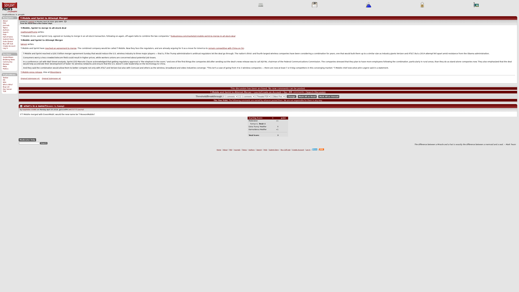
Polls (4, 35)
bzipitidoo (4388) (30, 110)
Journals (6, 25)
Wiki (4, 82)
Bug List (6, 87)
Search (6, 32)
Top (285, 92)
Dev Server (7, 89)
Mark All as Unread (328, 97)
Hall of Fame (8, 37)
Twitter (5, 78)
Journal (81, 110)
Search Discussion (316, 92)
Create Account (9, 46)
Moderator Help (27, 140)
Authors (6, 30)
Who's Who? (8, 85)
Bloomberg (55, 72)
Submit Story (8, 39)
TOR (4, 91)
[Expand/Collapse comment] (21, 106)
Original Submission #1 (30, 78)
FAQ (4, 23)
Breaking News (9, 60)
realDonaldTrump (29, 32)
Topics (5, 28)
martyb (31, 22)
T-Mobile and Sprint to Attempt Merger (44, 18)
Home (219, 150)
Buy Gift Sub (8, 44)
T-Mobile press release (31, 72)
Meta (5, 66)
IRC (4, 80)
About (5, 21)
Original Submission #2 (51, 78)
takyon (24, 44)
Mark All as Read (307, 97)
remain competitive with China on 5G (226, 48)
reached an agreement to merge (60, 48)
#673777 (73, 110)
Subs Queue (8, 41)
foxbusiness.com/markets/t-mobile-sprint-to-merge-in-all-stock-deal (203, 36)
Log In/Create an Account (267, 92)
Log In (5, 48)
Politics (5, 69)
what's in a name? (35, 106)
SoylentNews (9, 7)
